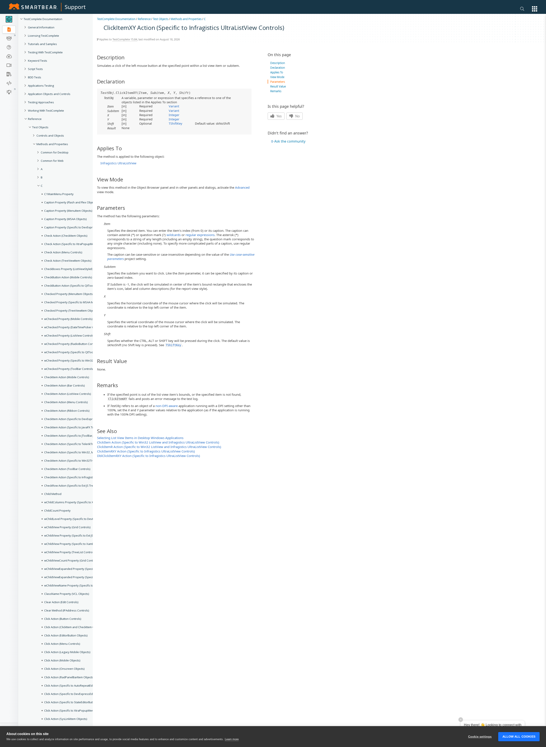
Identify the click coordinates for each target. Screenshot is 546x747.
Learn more (232, 739)
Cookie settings (480, 736)
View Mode (277, 77)
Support (75, 7)
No (297, 116)
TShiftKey (175, 123)
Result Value (278, 86)
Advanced (242, 187)
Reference (144, 19)
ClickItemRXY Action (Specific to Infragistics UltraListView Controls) (146, 451)
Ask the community (289, 141)
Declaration (277, 68)
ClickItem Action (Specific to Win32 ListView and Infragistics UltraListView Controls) (158, 442)
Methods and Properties (186, 19)
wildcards (174, 235)
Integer (174, 115)
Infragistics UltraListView (118, 163)
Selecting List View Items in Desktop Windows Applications (140, 438)
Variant (174, 106)
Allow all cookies (518, 736)
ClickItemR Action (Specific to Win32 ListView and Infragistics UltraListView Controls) (159, 447)
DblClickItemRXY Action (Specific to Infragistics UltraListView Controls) (148, 456)
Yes (279, 116)
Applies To (276, 72)
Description (277, 63)
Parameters (277, 82)
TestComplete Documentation (116, 19)
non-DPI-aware (166, 406)
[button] (534, 9)
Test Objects (160, 19)
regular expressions (200, 235)
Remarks (275, 91)
